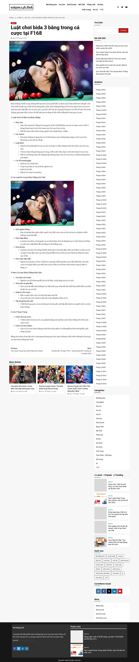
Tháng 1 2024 (101, 196)
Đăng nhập (99, 606)
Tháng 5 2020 (101, 351)
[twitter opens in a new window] (18, 648)
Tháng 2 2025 (101, 147)
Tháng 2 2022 (101, 286)
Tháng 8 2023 (101, 216)
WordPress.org (101, 618)
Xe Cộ (95, 9)
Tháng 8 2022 (101, 261)
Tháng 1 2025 (101, 151)
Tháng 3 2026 (101, 98)
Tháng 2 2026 (101, 102)
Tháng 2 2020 (101, 363)
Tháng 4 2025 (101, 139)
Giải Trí (13, 23)
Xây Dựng (99, 459)
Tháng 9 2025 (101, 118)
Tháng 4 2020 (101, 355)
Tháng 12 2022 (101, 249)
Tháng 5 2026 (101, 94)
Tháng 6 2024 (101, 175)
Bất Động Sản (51, 4)
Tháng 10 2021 (101, 302)
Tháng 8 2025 (101, 122)
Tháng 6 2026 (101, 90)
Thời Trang (86, 9)
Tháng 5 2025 (101, 135)
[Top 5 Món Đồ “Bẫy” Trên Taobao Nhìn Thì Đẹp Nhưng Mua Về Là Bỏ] (100, 541)
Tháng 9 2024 (101, 167)
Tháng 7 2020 (101, 343)
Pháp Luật (91, 4)
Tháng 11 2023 (101, 204)
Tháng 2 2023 (101, 241)
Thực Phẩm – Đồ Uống (104, 455)
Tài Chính (99, 447)
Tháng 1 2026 (101, 106)
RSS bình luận (100, 614)
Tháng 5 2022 (101, 273)
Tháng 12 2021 (101, 294)
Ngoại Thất (100, 426)
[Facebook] (103, 591)
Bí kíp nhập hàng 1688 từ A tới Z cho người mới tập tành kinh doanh (111, 60)
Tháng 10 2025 (101, 114)
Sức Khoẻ (99, 443)
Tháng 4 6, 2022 (22, 38)
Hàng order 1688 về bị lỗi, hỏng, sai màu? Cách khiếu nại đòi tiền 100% (112, 47)
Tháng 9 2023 (101, 212)
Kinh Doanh (71, 4)
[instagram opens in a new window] (27, 648)
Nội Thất (81, 4)
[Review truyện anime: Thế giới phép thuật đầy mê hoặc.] (51, 375)
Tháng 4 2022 (101, 277)
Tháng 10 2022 (101, 257)
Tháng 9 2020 (101, 335)
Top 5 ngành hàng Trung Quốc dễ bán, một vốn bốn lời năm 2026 (112, 53)
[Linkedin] (114, 591)
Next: (71, 351)
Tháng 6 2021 (101, 310)
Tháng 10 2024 (101, 163)
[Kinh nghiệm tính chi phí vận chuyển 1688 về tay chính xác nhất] (100, 527)
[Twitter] (109, 591)
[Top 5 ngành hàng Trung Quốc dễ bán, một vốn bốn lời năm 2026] (100, 499)
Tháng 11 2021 (101, 298)
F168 (42, 109)
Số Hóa (100, 4)
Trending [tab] (119, 475)
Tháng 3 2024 (101, 188)
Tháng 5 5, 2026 (22, 391)
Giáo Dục (99, 418)
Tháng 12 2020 (101, 322)
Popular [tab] (108, 475)
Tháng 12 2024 (101, 155)
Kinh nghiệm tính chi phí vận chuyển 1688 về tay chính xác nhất (111, 66)
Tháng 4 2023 (101, 232)
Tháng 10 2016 (101, 384)
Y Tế (101, 9)
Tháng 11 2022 (101, 253)
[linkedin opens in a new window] (23, 648)
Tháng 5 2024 (101, 179)
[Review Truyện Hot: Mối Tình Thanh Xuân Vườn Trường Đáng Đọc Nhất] (79, 375)
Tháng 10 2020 (101, 330)
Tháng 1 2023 (101, 245)
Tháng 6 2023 (101, 224)
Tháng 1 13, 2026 (80, 394)
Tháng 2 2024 (101, 192)
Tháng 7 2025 (101, 126)
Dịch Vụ (98, 406)
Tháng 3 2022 (101, 281)
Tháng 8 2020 (101, 339)
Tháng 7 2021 (101, 306)
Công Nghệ (100, 402)
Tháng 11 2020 (101, 326)
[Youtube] (119, 591)
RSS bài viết (100, 610)
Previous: (27, 349)
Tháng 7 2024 (101, 171)
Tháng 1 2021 (101, 318)
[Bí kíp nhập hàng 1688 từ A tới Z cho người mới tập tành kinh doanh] (100, 513)
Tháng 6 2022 (101, 269)
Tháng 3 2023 (101, 237)
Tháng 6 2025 (101, 130)
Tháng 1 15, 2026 (51, 391)
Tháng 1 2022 (101, 290)
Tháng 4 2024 (101, 184)
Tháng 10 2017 (101, 375)
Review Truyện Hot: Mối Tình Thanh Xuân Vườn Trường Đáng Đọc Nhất (78, 388)
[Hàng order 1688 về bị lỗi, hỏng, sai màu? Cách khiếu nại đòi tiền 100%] (100, 485)
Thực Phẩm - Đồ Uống (103, 573)
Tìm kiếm (98, 22)
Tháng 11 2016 (101, 379)
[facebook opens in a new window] (14, 648)
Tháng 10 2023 (101, 208)
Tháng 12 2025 (101, 110)
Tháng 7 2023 (101, 220)
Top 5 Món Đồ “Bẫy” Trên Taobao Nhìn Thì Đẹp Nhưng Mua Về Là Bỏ (112, 73)
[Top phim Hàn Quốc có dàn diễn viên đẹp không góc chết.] (22, 375)
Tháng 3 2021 (101, 314)
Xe (97, 463)
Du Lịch (62, 4)
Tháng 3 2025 (101, 143)
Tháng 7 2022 (101, 265)
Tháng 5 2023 (101, 228)
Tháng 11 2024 (101, 159)
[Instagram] (98, 591)
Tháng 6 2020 (101, 347)
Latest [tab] (99, 475)
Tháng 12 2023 (101, 200)
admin (14, 38)
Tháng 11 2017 (101, 371)
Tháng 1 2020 (101, 367)
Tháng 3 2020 (101, 359)
